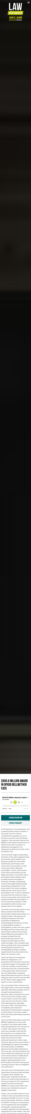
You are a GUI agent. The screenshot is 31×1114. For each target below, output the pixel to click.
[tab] (15, 817)
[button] (28, 2)
